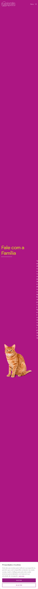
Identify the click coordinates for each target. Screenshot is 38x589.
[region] (19, 575)
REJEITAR (19, 585)
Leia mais (21, 576)
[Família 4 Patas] (8, 4)
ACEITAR (19, 580)
